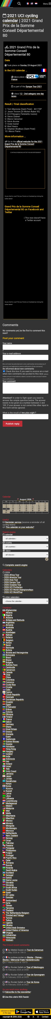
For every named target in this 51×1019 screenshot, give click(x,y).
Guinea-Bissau (12, 741)
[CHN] (4, 677)
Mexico (9, 820)
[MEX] (4, 820)
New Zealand (12, 835)
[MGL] (4, 826)
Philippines (11, 850)
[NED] (4, 833)
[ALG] (4, 615)
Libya (8, 796)
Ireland (9, 764)
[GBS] (4, 741)
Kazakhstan (11, 781)
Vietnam (9, 940)
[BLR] (4, 637)
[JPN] (4, 776)
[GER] (4, 724)
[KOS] (4, 788)
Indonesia (10, 759)
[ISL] (4, 754)
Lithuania (10, 798)
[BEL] (4, 640)
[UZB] (4, 935)
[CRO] (4, 687)
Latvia (8, 793)
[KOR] (4, 786)
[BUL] (4, 662)
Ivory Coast (11, 771)
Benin (8, 645)
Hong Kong (11, 749)
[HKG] (4, 749)
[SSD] (4, 890)
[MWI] (4, 806)
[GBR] (4, 729)
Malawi (9, 806)
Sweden (9, 897)
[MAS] (4, 808)
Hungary (9, 751)
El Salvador (11, 707)
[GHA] (4, 727)
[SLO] (4, 885)
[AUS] (4, 627)
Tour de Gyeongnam (36, 974)
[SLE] (4, 880)
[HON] (4, 746)
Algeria (9, 615)
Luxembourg (11, 801)
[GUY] (4, 744)
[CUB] (4, 689)
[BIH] (4, 652)
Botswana (10, 655)
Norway (9, 838)
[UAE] (4, 928)
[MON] (4, 823)
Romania (10, 863)
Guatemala (10, 739)
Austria (9, 630)
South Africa (11, 887)
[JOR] (4, 778)
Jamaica (9, 773)
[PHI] (4, 850)
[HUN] (4, 751)
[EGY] (4, 704)
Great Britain (11, 729)
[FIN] (4, 717)
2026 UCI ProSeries (13, 587)
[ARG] (4, 622)
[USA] (4, 930)
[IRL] (4, 764)
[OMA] (4, 840)
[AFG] (4, 610)
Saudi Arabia (11, 870)
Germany (10, 724)
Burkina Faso (12, 665)
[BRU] (4, 660)
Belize (9, 642)
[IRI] (4, 761)
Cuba (8, 689)
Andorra (9, 617)
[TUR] (4, 920)
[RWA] (4, 868)
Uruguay (9, 932)
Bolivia (9, 650)
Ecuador (9, 702)
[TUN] (4, 918)
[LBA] (4, 796)
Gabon (9, 722)
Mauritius (10, 818)
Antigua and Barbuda (15, 620)
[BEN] (4, 645)
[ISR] (4, 766)
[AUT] (4, 630)
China (8, 677)
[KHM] (4, 667)
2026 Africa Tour (11, 575)
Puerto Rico (11, 858)
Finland (9, 717)
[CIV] (4, 771)
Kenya (8, 783)
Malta (8, 813)
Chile (8, 675)
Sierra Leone (11, 880)
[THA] (4, 910)
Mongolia (10, 826)
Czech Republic (13, 694)
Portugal (9, 855)
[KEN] (4, 783)
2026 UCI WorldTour (13, 592)
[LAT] (4, 793)
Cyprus (9, 692)
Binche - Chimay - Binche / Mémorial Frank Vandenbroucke (23, 958)
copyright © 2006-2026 (12, 1017)
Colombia (10, 680)
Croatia (9, 687)
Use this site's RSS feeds (17, 997)
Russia (9, 865)
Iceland (9, 754)
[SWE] (4, 897)
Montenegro (11, 828)
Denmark (10, 697)
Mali (8, 811)
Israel (8, 766)
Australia (10, 627)
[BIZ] (4, 642)
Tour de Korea (33, 982)
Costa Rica (11, 684)
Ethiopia (9, 714)
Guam (8, 736)
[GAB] (4, 722)
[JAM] (4, 773)
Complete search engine (16, 565)
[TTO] (4, 915)
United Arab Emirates (15, 928)
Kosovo (9, 788)
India (8, 756)
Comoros (10, 682)
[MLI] (4, 811)
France (14, 79)
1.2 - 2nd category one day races (27, 94)
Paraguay (10, 848)
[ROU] (4, 863)
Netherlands (11, 833)
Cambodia (10, 667)
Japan (8, 776)
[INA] (4, 759)
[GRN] (4, 734)
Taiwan (9, 905)
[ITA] (4, 769)
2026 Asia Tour (11, 580)
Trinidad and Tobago (15, 915)
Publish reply (12, 423)
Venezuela (10, 937)
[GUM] (4, 736)
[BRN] (4, 635)
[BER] (4, 647)
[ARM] (4, 625)
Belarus (9, 637)
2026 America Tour (12, 577)
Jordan (9, 778)
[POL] (4, 853)
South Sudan (11, 890)
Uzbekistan (11, 935)
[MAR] (4, 830)
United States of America (17, 930)
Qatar (8, 860)
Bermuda (10, 647)
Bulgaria (9, 662)
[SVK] (4, 882)
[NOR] (4, 838)
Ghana (8, 727)
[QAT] (4, 860)
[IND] (4, 756)
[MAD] (4, 803)
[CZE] (4, 694)
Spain (8, 892)
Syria (8, 903)
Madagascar (11, 803)
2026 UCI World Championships (18, 590)
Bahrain (9, 635)
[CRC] (4, 684)
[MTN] (4, 815)
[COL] (4, 680)
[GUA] (4, 739)
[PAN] (4, 845)
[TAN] (4, 908)
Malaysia (10, 808)
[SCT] (4, 872)
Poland (9, 853)
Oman (8, 840)
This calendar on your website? (20, 527)
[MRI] (4, 818)
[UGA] (4, 923)
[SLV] (4, 707)
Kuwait (9, 791)
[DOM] (4, 699)
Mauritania (10, 815)
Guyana (9, 744)
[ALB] (4, 612)
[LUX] (4, 801)
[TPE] (4, 905)
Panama (9, 845)
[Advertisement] (25, 171)
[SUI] (4, 900)
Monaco (9, 823)
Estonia (9, 712)
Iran (7, 761)
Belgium (9, 640)
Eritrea (9, 709)
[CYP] (4, 692)
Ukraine (9, 925)
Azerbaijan (10, 632)
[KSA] (4, 870)
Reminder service (13, 522)
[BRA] (4, 657)
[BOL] (4, 650)
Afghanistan (11, 610)
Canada (9, 672)
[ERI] (4, 709)
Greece (9, 731)
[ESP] (4, 892)
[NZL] (4, 835)
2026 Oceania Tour (12, 585)
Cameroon (10, 670)
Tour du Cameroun (35, 950)
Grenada (9, 734)
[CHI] (4, 675)
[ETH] (4, 714)
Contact (45, 1017)
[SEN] (4, 875)
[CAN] (4, 672)
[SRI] (4, 895)
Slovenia (10, 885)
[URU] (4, 932)
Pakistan (10, 843)
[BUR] (4, 665)
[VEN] (4, 937)
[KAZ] (4, 781)
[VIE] (4, 940)
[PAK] (4, 843)
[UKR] (4, 925)
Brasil (8, 657)
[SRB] (4, 877)
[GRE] (4, 731)
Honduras (10, 746)
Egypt (8, 704)
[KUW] (4, 791)
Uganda (9, 923)
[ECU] (4, 702)
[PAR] (4, 848)
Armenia (9, 625)
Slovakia (9, 882)
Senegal (9, 875)
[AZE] (4, 632)
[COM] (4, 682)
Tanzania (10, 908)
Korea (8, 786)
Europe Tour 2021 (34, 86)
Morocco (10, 830)
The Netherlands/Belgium (17, 913)
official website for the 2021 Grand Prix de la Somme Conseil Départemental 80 (23, 144)
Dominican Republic (15, 699)
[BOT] (4, 655)
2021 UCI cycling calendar (20, 18)
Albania (9, 612)
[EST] (4, 712)
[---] (4, 913)
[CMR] (4, 670)
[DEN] (4, 697)
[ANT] (4, 620)
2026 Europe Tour (12, 582)
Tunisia (9, 918)
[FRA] (4, 719)
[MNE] (4, 828)
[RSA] (4, 887)
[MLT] (4, 813)
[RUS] (4, 865)
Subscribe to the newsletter (18, 992)
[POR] (4, 855)
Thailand (9, 910)
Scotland (10, 872)
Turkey (9, 920)
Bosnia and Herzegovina (17, 652)
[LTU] (4, 798)
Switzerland (11, 900)
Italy (8, 769)
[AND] (4, 617)
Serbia (9, 877)
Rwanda (9, 868)
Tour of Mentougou (35, 967)
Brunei (9, 660)
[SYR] (4, 903)
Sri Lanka (10, 895)
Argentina (10, 622)
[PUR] (4, 858)
